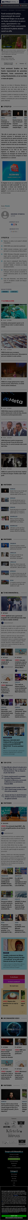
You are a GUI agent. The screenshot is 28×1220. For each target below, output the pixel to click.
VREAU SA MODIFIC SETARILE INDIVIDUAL (14, 1217)
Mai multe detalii (16, 1195)
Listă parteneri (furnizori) (5, 1213)
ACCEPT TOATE (14, 1215)
